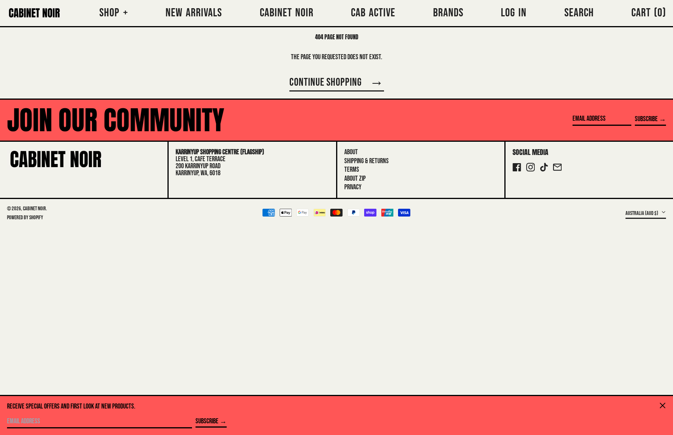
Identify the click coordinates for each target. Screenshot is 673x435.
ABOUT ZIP (355, 178)
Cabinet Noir (34, 208)
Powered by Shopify (25, 217)
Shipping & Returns (366, 161)
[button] (648, 13)
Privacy (352, 187)
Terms (351, 170)
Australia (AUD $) (642, 213)
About (351, 152)
